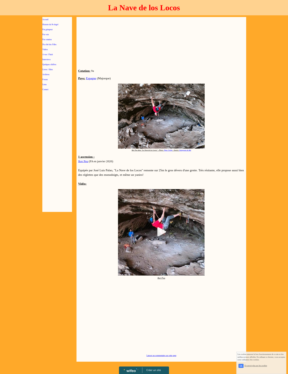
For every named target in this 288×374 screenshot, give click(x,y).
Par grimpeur (47, 29)
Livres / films (47, 69)
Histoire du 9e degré (50, 24)
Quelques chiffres (49, 64)
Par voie (45, 34)
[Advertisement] (57, 160)
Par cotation (47, 39)
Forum (45, 79)
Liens (44, 84)
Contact (45, 89)
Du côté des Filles (49, 44)
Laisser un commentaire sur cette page (161, 355)
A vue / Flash (47, 54)
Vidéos (45, 49)
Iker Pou (83, 161)
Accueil (45, 19)
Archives (46, 74)
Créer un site (153, 370)
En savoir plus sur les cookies (255, 366)
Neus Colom (168, 150)
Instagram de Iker (185, 150)
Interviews (46, 59)
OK (241, 366)
